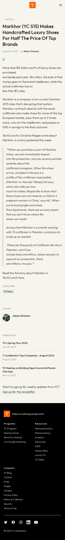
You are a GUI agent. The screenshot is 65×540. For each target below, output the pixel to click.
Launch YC (40, 455)
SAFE (37, 446)
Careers (8, 490)
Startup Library (42, 433)
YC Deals (39, 459)
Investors (39, 437)
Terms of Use (10, 508)
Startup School (11, 433)
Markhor (8, 99)
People (7, 486)
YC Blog (8, 472)
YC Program (10, 428)
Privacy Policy (11, 495)
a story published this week (34, 140)
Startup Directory (44, 428)
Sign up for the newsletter (19, 392)
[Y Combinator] (32, 5)
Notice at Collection (13, 499)
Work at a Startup (13, 437)
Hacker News (41, 450)
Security (8, 503)
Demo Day (40, 441)
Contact (8, 477)
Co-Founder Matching (15, 441)
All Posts (9, 19)
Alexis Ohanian (31, 51)
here (21, 277)
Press (6, 481)
